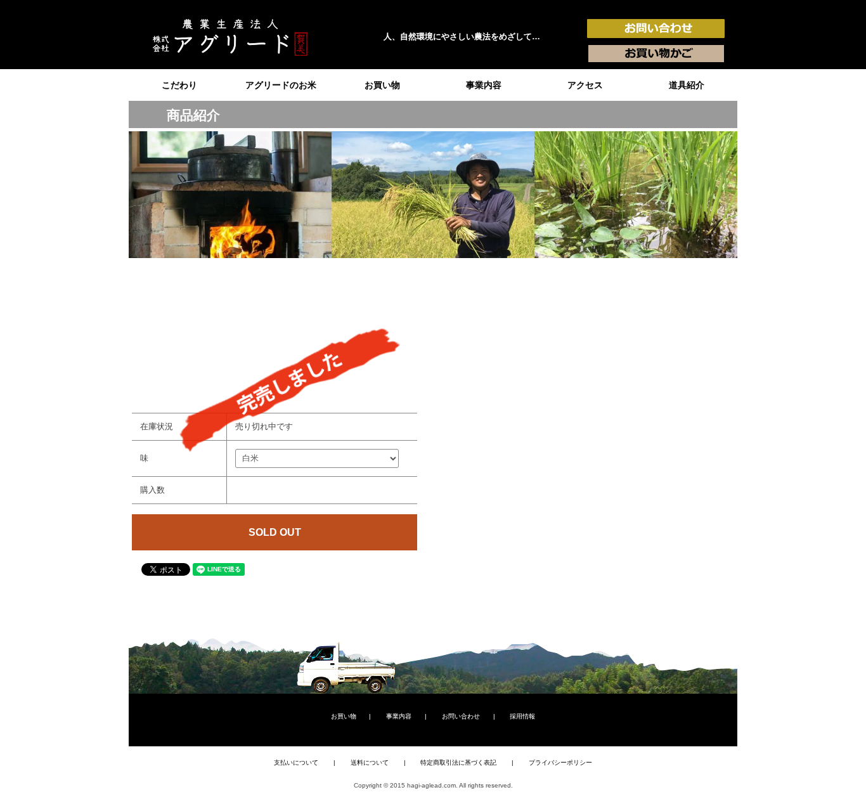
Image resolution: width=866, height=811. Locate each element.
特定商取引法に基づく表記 (458, 762)
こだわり (179, 85)
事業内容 (483, 85)
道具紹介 (686, 85)
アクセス (585, 85)
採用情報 (522, 716)
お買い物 (382, 85)
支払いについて (296, 762)
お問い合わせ (461, 716)
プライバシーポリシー (560, 762)
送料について (370, 762)
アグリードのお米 (280, 85)
